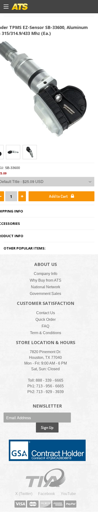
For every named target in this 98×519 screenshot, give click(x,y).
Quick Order (45, 319)
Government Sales (45, 294)
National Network (45, 287)
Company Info (45, 274)
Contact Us (45, 313)
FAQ (45, 326)
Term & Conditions (45, 333)
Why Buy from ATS (45, 280)
